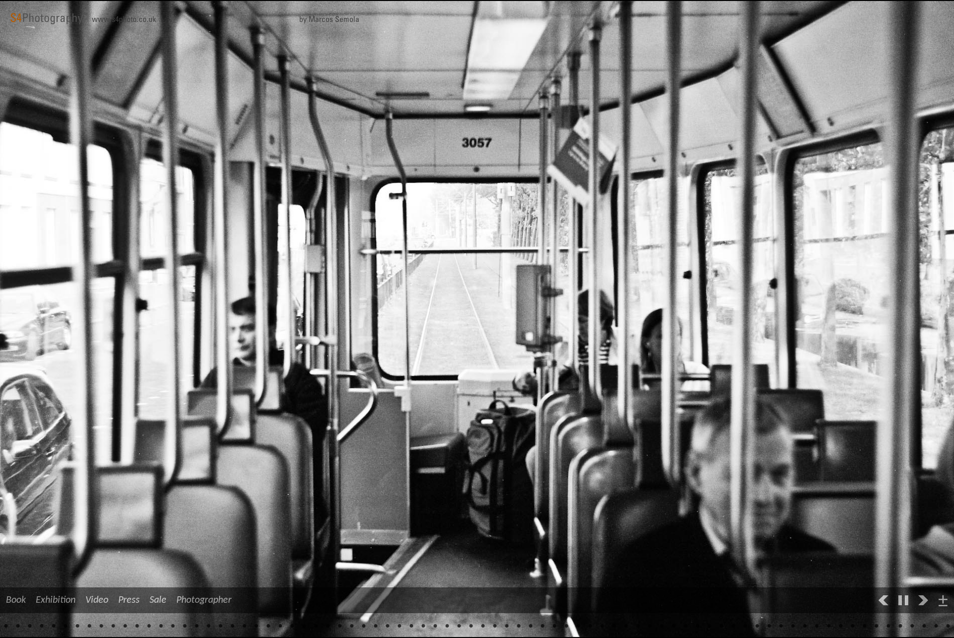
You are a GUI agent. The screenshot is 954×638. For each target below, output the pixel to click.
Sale (158, 600)
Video (96, 600)
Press (129, 600)
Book (16, 600)
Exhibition (56, 600)
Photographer (204, 600)
